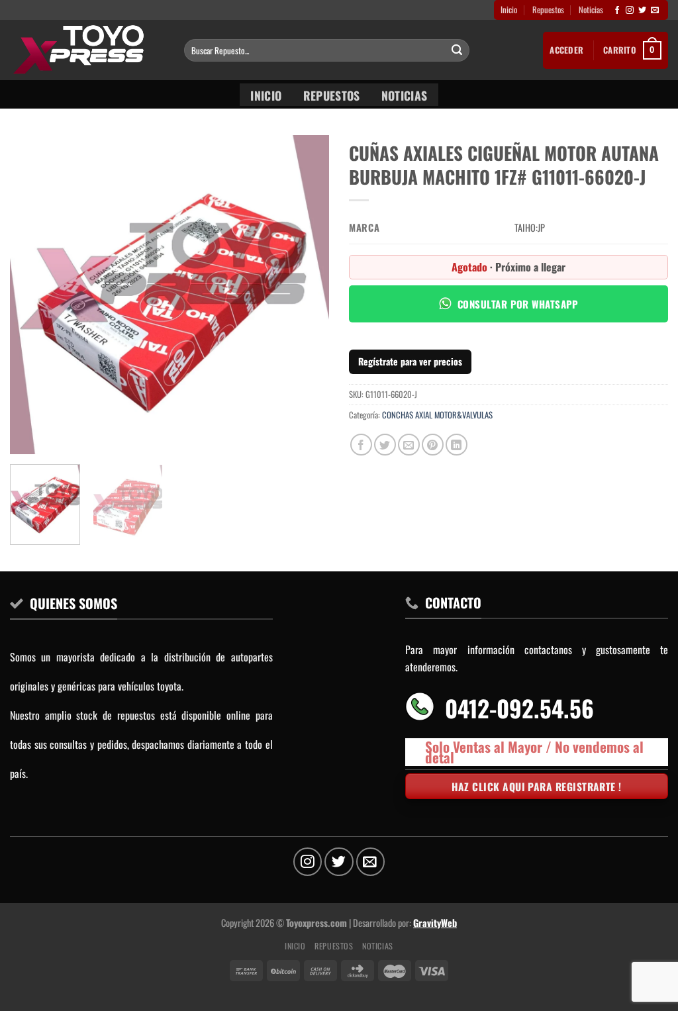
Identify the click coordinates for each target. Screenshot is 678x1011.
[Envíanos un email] (655, 10)
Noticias (591, 9)
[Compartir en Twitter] (385, 445)
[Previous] (33, 294)
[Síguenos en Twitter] (642, 10)
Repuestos (548, 9)
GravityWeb (435, 923)
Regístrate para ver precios (410, 361)
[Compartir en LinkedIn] (456, 445)
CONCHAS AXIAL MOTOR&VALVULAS (437, 415)
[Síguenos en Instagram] (630, 10)
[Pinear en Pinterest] (433, 445)
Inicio (509, 9)
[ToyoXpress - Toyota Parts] (87, 50)
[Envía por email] (409, 445)
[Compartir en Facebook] (361, 445)
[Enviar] (457, 50)
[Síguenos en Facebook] (617, 10)
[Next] (306, 294)
